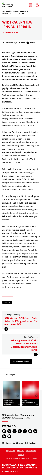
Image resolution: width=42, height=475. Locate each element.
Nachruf (7, 302)
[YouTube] (30, 431)
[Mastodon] (9, 436)
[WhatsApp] (35, 431)
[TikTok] (25, 431)
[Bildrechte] (17, 396)
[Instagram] (9, 431)
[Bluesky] (4, 436)
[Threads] (14, 431)
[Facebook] (4, 431)
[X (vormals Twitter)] (20, 431)
